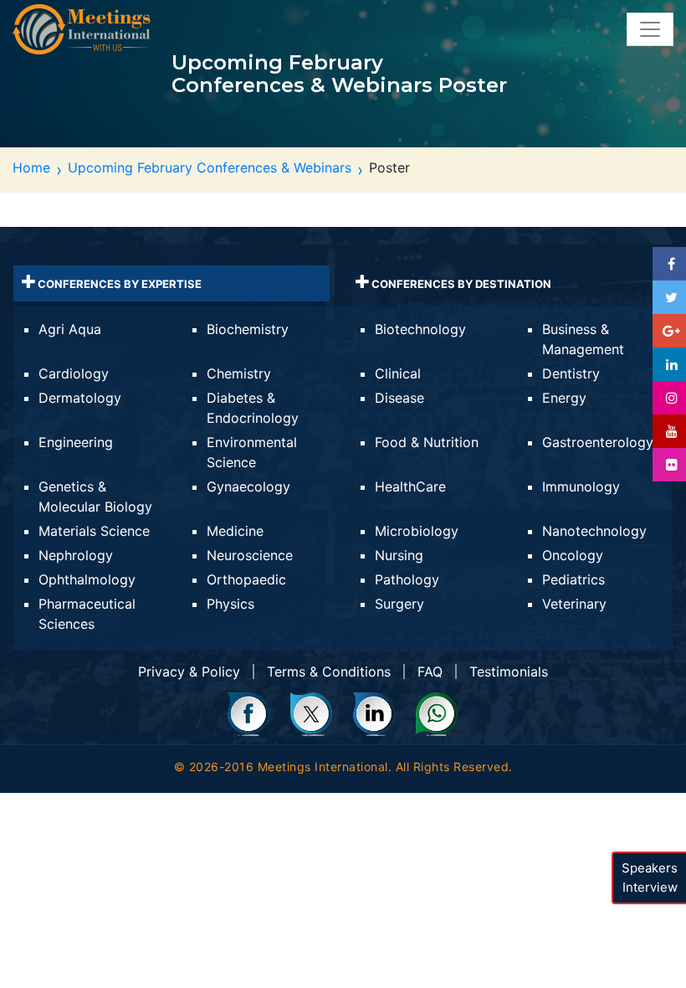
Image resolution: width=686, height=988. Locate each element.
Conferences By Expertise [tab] (118, 284)
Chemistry (239, 373)
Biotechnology (420, 329)
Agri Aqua (69, 329)
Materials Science (94, 530)
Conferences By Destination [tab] (460, 284)
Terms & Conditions (329, 671)
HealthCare (410, 486)
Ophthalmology (87, 579)
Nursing (399, 555)
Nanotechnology (594, 530)
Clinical (398, 373)
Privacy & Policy (189, 671)
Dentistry (571, 373)
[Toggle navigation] (650, 29)
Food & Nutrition (427, 442)
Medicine (235, 530)
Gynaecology (248, 486)
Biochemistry (248, 329)
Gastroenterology (597, 442)
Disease (399, 397)
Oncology (572, 555)
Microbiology (416, 530)
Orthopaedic (246, 579)
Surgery (399, 603)
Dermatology (79, 397)
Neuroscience (250, 555)
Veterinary (574, 603)
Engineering (75, 442)
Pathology (407, 579)
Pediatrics (573, 579)
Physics (230, 603)
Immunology (581, 486)
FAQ (430, 671)
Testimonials (508, 671)
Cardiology (73, 373)
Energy (564, 397)
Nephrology (75, 555)
